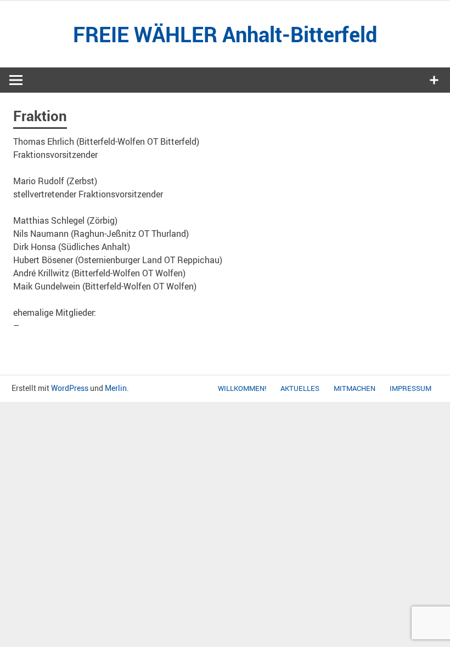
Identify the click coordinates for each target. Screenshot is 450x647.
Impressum (410, 388)
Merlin (116, 388)
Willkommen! (242, 388)
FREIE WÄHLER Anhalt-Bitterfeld (225, 34)
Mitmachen (354, 388)
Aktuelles (299, 388)
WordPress (69, 388)
